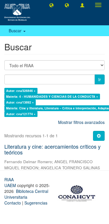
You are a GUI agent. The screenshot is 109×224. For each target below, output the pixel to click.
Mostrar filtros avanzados (81, 122)
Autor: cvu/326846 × (20, 90)
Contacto (12, 203)
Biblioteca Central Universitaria (26, 194)
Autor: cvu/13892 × (20, 102)
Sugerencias (35, 203)
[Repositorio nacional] (78, 192)
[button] (51, 5)
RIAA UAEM (10, 182)
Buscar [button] (16, 30)
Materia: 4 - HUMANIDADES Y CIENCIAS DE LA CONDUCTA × (52, 96)
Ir (99, 79)
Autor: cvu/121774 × (20, 114)
